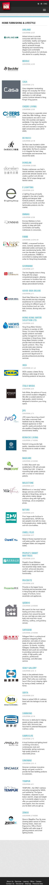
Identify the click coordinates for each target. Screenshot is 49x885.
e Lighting (27, 187)
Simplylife (27, 735)
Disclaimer (19, 883)
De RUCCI (26, 138)
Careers (38, 881)
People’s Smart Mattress (30, 554)
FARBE (25, 236)
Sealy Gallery (29, 668)
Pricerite (27, 580)
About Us (10, 881)
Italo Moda (28, 385)
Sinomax (27, 760)
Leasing (26, 881)
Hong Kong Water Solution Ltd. (32, 319)
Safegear (27, 629)
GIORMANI (27, 266)
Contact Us (10, 883)
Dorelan (26, 162)
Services (18, 881)
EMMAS (26, 214)
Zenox (25, 812)
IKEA (24, 365)
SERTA (25, 692)
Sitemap (28, 883)
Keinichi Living (30, 437)
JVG (24, 410)
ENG (45, 3)
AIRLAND (26, 29)
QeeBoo (26, 602)
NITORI (25, 509)
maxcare (26, 458)
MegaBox (7, 6)
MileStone (27, 482)
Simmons (27, 713)
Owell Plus (28, 532)
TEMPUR (26, 781)
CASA (24, 81)
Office (32, 881)
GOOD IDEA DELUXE (31, 290)
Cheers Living (29, 106)
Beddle (25, 61)
